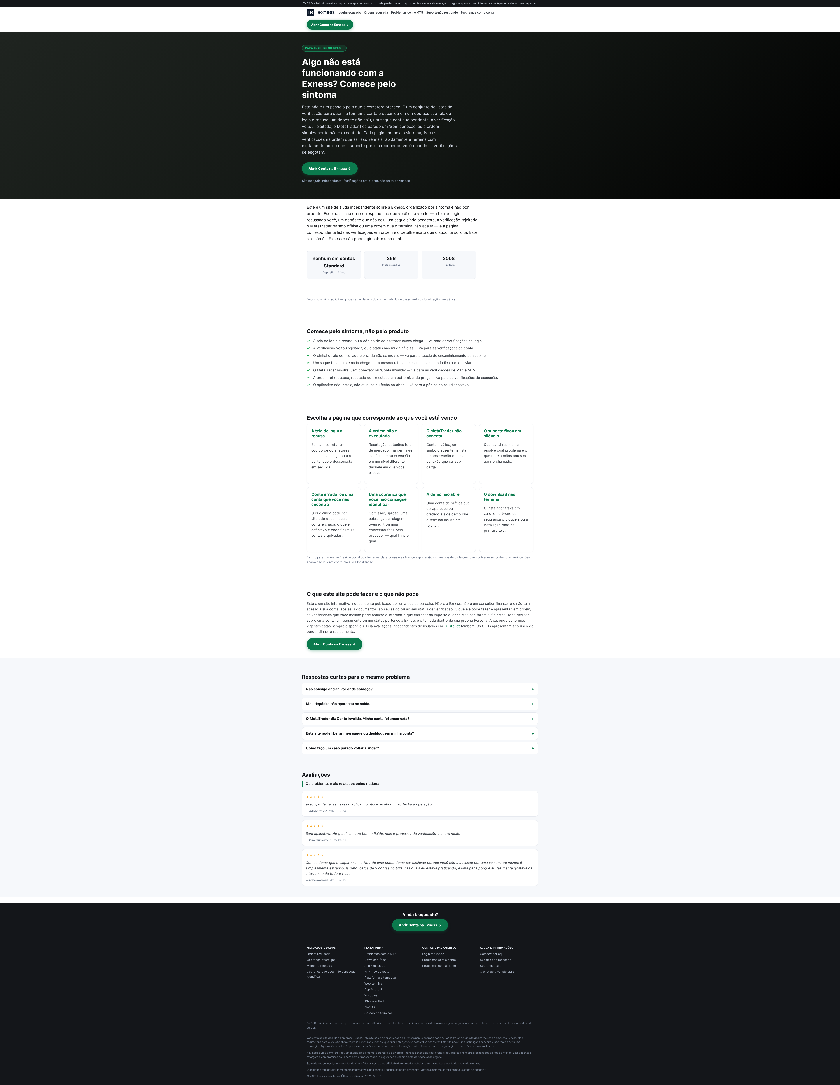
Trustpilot (452, 626)
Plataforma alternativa (380, 977)
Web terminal (373, 983)
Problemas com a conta (477, 12)
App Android (373, 989)
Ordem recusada (376, 12)
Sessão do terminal (378, 1013)
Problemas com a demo (439, 965)
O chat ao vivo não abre (497, 971)
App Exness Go (374, 965)
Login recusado (350, 12)
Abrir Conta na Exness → (330, 24)
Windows (370, 995)
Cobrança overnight (321, 960)
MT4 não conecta (376, 971)
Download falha (375, 960)
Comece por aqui (492, 954)
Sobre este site (490, 965)
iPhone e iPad (374, 1001)
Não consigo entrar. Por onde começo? (339, 689)
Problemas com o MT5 (407, 12)
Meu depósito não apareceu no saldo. (338, 704)
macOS (369, 1007)
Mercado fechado (319, 965)
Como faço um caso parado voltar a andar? (342, 748)
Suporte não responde (442, 12)
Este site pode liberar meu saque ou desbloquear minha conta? (360, 733)
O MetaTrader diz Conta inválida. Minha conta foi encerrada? (357, 718)
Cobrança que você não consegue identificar (331, 974)
